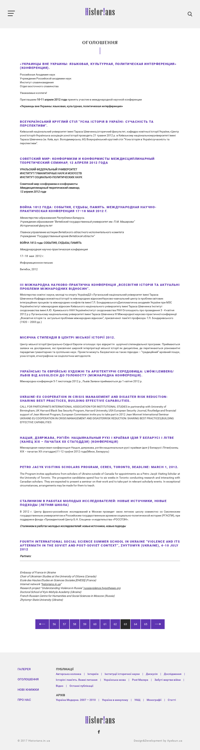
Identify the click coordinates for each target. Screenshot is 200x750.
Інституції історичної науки (122, 673)
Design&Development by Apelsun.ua (158, 740)
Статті (172, 699)
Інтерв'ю (93, 673)
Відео (59, 685)
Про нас (24, 700)
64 (135, 624)
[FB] (99, 732)
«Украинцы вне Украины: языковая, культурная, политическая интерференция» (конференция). (98, 66)
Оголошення (28, 679)
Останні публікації (81, 685)
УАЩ (137, 699)
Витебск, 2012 (29, 269)
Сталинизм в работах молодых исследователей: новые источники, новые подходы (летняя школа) (93, 503)
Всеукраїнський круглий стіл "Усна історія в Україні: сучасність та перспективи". (87, 123)
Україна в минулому (115, 699)
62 (115, 624)
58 (74, 624)
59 (84, 624)
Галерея (24, 669)
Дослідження (172, 673)
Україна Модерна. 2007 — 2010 (76, 699)
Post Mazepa (140, 679)
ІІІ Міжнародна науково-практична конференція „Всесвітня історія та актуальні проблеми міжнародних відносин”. (100, 287)
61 (105, 624)
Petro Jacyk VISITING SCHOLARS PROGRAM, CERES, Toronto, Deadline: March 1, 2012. (99, 467)
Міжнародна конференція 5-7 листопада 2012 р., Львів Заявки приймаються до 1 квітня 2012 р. (81, 381)
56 (54, 624)
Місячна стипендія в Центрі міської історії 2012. (67, 337)
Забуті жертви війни (167, 679)
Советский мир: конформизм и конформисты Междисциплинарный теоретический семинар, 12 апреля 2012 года (87, 160)
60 (94, 624)
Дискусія (152, 673)
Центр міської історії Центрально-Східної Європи (51, 344)
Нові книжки (28, 689)
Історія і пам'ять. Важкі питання (76, 679)
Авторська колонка (68, 673)
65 (145, 624)
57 (64, 624)
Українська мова (115, 679)
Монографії (154, 699)
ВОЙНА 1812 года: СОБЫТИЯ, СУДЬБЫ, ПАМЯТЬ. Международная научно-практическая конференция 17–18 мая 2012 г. (88, 209)
